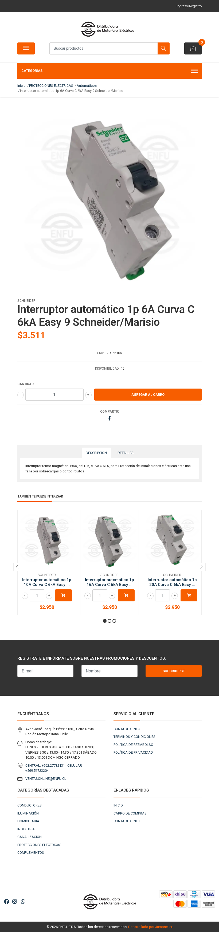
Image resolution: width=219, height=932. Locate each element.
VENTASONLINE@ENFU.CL (45, 779)
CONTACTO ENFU (127, 729)
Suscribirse (174, 671)
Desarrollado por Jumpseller (150, 927)
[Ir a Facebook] (6, 902)
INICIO (118, 805)
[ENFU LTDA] (107, 29)
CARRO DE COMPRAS (130, 813)
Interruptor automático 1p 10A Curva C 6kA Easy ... (46, 582)
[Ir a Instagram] (14, 902)
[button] (104, 621)
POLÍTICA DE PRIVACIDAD (133, 752)
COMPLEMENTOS (30, 853)
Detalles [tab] (126, 453)
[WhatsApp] (23, 902)
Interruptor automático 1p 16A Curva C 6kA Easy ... (109, 582)
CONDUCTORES (29, 805)
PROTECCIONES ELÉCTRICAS (39, 845)
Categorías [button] (31, 71)
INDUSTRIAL (27, 829)
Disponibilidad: (107, 368)
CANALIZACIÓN (29, 837)
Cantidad (25, 384)
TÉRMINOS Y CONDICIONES (134, 737)
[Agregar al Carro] (63, 595)
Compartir (109, 411)
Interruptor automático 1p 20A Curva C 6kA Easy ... (172, 582)
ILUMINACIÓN (28, 813)
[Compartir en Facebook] (109, 419)
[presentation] (17, 567)
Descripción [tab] (96, 453)
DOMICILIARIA (28, 821)
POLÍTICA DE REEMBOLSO (133, 745)
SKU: (100, 353)
